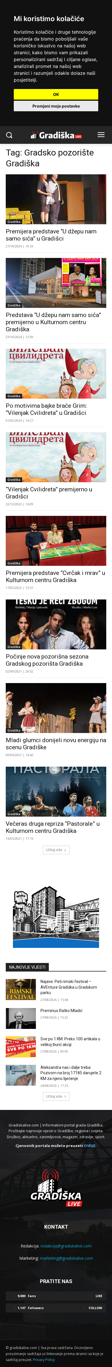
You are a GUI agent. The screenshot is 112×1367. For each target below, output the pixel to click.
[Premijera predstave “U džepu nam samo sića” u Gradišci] (56, 199)
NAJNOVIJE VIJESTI (27, 967)
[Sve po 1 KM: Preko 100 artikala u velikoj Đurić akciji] (21, 1046)
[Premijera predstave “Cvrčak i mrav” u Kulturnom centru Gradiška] (56, 541)
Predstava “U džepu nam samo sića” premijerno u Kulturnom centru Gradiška (53, 322)
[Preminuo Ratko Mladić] (21, 1018)
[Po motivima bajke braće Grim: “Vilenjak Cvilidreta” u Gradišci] (56, 374)
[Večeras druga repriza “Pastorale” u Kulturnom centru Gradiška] (56, 792)
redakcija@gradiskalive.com (66, 1246)
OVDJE (89, 1145)
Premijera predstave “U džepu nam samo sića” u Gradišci (51, 235)
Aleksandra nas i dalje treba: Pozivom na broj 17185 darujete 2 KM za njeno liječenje (70, 1073)
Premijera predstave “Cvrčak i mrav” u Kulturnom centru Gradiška (55, 576)
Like (99, 1296)
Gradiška (13, 222)
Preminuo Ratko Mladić (61, 1010)
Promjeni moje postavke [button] (56, 106)
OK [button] (56, 94)
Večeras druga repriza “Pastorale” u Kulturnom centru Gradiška (53, 827)
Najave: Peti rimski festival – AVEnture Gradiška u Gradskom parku (68, 987)
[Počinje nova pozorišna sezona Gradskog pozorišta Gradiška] (56, 624)
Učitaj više (54, 849)
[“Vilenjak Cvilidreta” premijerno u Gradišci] (56, 457)
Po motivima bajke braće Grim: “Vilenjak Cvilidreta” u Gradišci (46, 409)
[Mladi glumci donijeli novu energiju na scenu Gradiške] (56, 708)
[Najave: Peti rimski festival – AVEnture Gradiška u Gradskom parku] (21, 989)
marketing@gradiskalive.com (66, 1258)
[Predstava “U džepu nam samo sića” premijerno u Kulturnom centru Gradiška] (56, 283)
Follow (95, 1308)
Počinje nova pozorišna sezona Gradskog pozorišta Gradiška (47, 660)
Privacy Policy (44, 1359)
